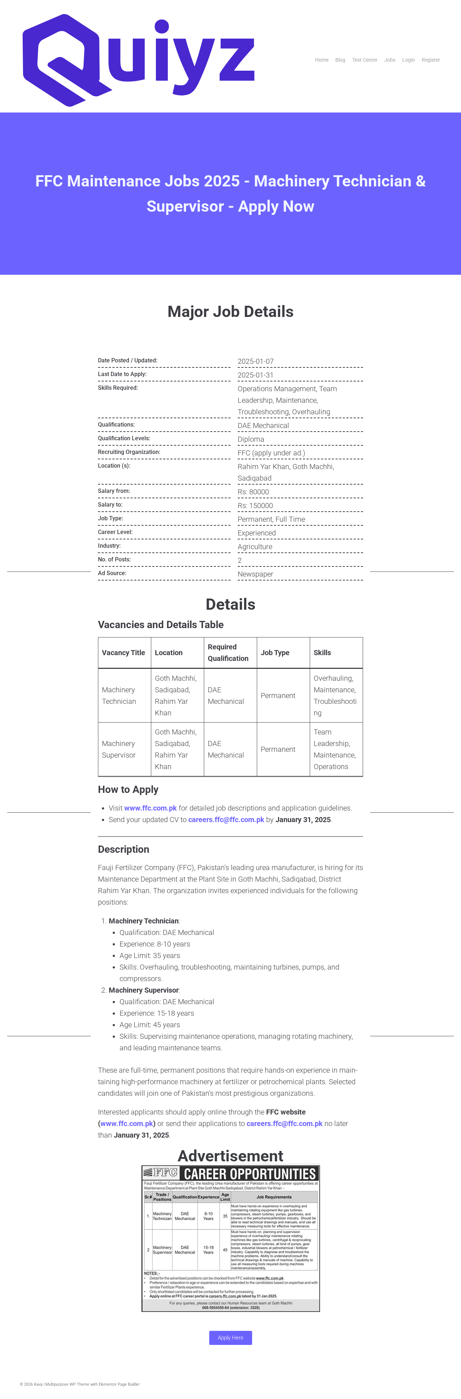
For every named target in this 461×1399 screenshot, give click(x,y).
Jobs (389, 60)
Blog (340, 60)
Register (431, 60)
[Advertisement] (49, 464)
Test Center (364, 60)
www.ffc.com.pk (150, 808)
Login (408, 60)
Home (321, 60)
